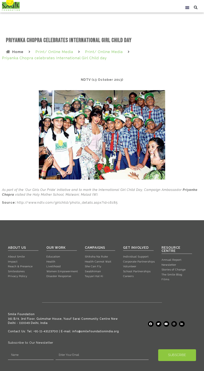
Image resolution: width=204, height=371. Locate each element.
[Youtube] (166, 324)
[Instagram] (174, 324)
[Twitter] (158, 324)
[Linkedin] (182, 324)
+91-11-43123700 (45, 331)
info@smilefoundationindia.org (95, 331)
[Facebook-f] (151, 324)
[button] (187, 7)
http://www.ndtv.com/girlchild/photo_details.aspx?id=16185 (67, 202)
